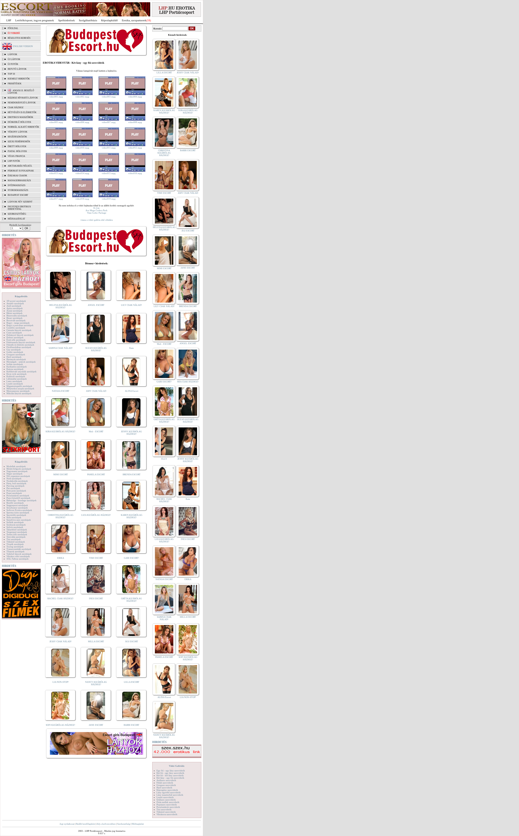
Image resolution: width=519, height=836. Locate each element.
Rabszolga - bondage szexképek (21, 500)
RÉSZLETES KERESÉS (19, 38)
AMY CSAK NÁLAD (96, 391)
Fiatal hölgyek (17, 151)
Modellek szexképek (16, 466)
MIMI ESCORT (60, 474)
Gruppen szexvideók (166, 785)
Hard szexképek (13, 357)
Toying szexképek (15, 546)
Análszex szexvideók (166, 780)
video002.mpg (82, 96)
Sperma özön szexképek (17, 512)
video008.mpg (135, 122)
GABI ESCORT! (131, 558)
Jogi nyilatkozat (67, 824)
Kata (131, 348)
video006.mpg (82, 122)
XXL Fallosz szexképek (17, 559)
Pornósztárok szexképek (17, 495)
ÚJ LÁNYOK (14, 59)
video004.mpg (135, 96)
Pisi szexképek (13, 488)
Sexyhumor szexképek (17, 507)
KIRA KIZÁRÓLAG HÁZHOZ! (60, 431)
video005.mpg (56, 122)
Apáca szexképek (14, 308)
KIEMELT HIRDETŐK (19, 78)
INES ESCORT (96, 598)
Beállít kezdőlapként (85, 824)
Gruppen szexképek (15, 354)
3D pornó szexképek (16, 301)
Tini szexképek (13, 539)
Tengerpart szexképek (16, 532)
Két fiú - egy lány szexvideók (170, 773)
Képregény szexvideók (167, 790)
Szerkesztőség (123, 824)
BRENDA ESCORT (131, 474)
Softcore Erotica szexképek (19, 510)
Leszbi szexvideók (165, 797)
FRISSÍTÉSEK (14, 83)
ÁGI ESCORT (131, 641)
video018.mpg (82, 199)
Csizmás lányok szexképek (18, 330)
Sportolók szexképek (16, 515)
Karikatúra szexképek (16, 366)
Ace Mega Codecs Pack (96, 210)
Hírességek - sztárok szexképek (21, 362)
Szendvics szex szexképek (18, 520)
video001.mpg (56, 96)
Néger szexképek (14, 473)
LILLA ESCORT (131, 682)
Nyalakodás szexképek (17, 481)
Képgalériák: (21, 296)
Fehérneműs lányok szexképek (20, 342)
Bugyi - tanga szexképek (18, 323)
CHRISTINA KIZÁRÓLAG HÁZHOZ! (60, 516)
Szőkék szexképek (15, 522)
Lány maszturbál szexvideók (170, 795)
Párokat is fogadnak (21, 170)
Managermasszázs (19, 180)
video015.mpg (109, 173)
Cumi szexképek (14, 332)
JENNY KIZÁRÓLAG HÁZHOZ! (131, 432)
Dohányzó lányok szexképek (20, 335)
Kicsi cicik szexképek (16, 374)
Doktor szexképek (15, 337)
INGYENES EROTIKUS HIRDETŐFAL (19, 207)
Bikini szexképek (14, 313)
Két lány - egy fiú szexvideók (170, 778)
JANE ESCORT (96, 725)
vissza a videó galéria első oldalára (96, 220)
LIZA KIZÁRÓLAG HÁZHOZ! (96, 515)
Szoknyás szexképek (16, 524)
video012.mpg (135, 148)
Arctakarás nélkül (20, 166)
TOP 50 (11, 74)
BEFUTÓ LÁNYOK (17, 69)
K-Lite (96, 208)
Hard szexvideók (164, 787)
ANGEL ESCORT (96, 305)
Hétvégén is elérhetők (22, 112)
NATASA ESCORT (60, 391)
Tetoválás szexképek (16, 537)
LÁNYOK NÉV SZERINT (20, 201)
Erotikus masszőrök (20, 117)
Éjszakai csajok (17, 175)
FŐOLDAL (13, 28)
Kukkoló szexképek (15, 376)
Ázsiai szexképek (14, 310)
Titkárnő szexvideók (166, 812)
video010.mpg (82, 148)
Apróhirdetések (66, 20)
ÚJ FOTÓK (13, 64)
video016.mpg (135, 173)
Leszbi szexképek (14, 383)
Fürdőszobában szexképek (18, 347)
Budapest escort (18, 195)
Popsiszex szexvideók (167, 804)
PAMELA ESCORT (96, 474)
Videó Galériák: (177, 766)
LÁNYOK (12, 54)
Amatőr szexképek (15, 303)
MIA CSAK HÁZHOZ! (188, 381)
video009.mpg (56, 148)
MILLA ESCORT (96, 641)
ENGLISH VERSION (23, 46)
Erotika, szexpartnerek (134, 20)
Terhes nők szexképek (16, 534)
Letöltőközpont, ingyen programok (34, 20)
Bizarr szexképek (14, 318)
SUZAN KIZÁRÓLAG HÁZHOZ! (96, 349)
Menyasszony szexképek (18, 391)
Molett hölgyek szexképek (18, 469)
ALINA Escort (131, 391)
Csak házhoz (16, 107)
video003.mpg (109, 96)
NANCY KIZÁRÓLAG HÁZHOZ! (96, 683)
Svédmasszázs (16, 185)
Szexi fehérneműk (19, 141)
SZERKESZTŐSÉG (17, 214)
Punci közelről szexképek (18, 498)
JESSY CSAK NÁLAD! (60, 641)
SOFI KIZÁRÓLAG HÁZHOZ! (60, 725)
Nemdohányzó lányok (22, 102)
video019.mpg (109, 199)
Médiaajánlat (138, 824)
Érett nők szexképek (16, 340)
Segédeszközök (17, 136)
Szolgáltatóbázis (88, 20)
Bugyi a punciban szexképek (19, 325)
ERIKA (60, 558)
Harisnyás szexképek (16, 359)
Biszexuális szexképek (16, 315)
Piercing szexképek (15, 486)
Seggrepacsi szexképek (17, 505)
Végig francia (16, 156)
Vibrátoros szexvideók (167, 814)
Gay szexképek (13, 349)
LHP (8, 20)
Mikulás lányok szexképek (18, 393)
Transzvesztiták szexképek (18, 549)
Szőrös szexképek (14, 527)
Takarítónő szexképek (16, 529)
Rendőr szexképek (15, 503)
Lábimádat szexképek (16, 379)
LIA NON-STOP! (61, 682)
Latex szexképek (14, 381)
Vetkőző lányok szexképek (19, 554)
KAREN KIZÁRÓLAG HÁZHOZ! (131, 516)
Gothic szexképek (14, 352)
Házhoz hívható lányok (23, 97)
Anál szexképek (13, 306)
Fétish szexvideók (165, 782)
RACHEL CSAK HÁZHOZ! (60, 598)
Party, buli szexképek (16, 483)
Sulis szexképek (13, 517)
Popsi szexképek (14, 493)
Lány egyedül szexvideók (169, 792)
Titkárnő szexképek (15, 542)
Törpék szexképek (15, 544)
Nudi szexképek (13, 478)
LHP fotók (14, 161)
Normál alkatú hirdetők (23, 127)
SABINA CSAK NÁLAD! (61, 348)
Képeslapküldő (109, 20)
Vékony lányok (17, 132)
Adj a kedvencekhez (106, 824)
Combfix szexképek (15, 327)
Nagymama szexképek (17, 471)
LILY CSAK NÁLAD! (131, 305)
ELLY (164, 459)
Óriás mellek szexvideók (168, 802)
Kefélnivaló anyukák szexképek (21, 371)
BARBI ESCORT (131, 725)
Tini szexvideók (164, 809)
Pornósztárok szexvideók (168, 807)
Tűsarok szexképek (15, 551)
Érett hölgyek (17, 146)
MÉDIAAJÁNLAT (16, 218)
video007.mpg (109, 122)
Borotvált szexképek (16, 320)
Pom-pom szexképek (16, 490)
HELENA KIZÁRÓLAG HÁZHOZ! (60, 306)
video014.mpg (82, 173)
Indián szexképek (14, 364)
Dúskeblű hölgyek (19, 122)
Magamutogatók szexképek (19, 386)
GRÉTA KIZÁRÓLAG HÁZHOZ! (131, 599)
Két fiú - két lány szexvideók (170, 775)
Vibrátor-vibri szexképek (18, 556)
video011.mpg (109, 148)
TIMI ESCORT (96, 558)
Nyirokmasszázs (18, 190)
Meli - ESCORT (96, 431)
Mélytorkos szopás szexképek (20, 388)
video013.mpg (56, 173)
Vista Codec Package (96, 213)
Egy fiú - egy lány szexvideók (171, 770)
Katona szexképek (15, 369)
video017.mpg (56, 199)
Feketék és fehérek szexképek (20, 345)
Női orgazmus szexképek (18, 476)
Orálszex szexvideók (166, 800)
